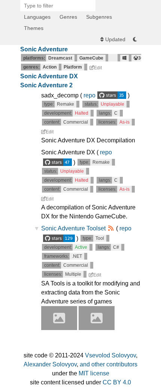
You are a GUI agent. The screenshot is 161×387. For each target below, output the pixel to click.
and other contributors (108, 364)
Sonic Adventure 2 (46, 85)
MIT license (94, 373)
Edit (98, 67)
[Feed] (111, 228)
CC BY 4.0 (117, 382)
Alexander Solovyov (50, 364)
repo (89, 95)
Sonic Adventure (44, 49)
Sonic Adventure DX (49, 76)
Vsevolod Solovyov (110, 355)
